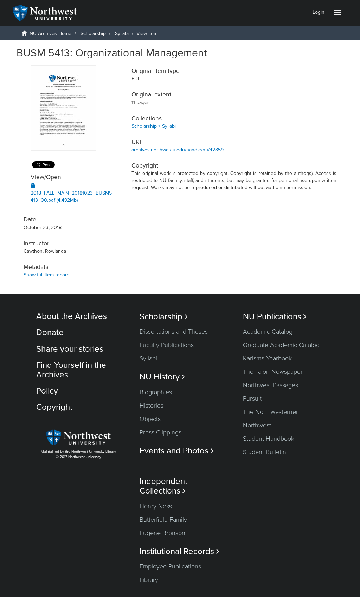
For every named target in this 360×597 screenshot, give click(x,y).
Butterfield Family (163, 519)
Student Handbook (268, 438)
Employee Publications (170, 566)
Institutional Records (179, 551)
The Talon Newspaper (273, 372)
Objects (150, 419)
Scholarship (93, 34)
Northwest (257, 425)
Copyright (54, 407)
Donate (50, 332)
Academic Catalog (267, 331)
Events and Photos (177, 451)
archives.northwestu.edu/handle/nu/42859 (177, 150)
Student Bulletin (264, 452)
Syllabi (122, 34)
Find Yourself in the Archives (71, 369)
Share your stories (69, 349)
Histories (151, 405)
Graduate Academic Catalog (281, 345)
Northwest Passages (270, 385)
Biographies (156, 392)
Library (149, 580)
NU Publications (275, 317)
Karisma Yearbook (267, 358)
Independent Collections (163, 486)
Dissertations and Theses (174, 331)
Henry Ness (156, 506)
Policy (47, 391)
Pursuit (252, 398)
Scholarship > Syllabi (153, 126)
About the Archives (71, 316)
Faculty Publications (167, 345)
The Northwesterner (270, 412)
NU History (162, 377)
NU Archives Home (50, 34)
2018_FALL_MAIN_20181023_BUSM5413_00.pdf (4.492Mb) (71, 196)
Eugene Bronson (162, 533)
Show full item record (47, 275)
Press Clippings (160, 432)
